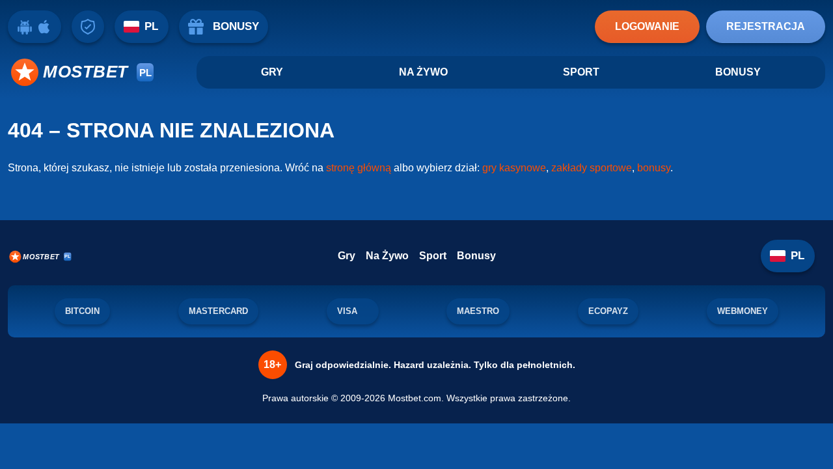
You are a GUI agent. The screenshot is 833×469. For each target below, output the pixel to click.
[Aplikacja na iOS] (44, 27)
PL (151, 26)
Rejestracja (765, 26)
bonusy (653, 167)
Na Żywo (423, 72)
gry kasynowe (514, 167)
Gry (272, 72)
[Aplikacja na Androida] (25, 27)
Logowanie (647, 26)
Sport (581, 72)
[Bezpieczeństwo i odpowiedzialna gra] (88, 26)
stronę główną (358, 167)
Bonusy (738, 72)
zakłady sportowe (591, 167)
